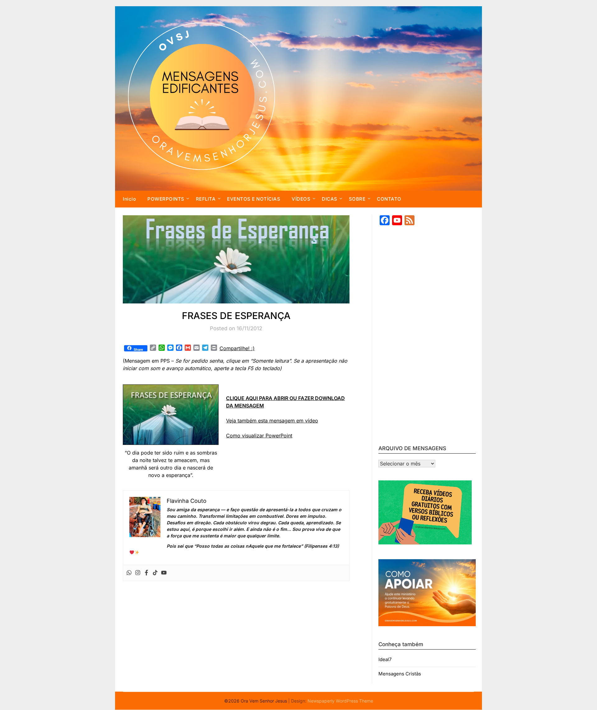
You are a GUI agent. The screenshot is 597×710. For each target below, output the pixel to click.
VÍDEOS (301, 199)
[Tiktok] (155, 573)
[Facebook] (146, 573)
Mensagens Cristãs (399, 674)
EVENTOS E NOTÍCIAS (253, 199)
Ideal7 (384, 659)
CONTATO (389, 199)
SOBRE (357, 199)
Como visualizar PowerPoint (259, 435)
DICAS (329, 199)
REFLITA (206, 199)
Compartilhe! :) (237, 348)
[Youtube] (164, 573)
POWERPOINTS (165, 199)
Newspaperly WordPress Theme (340, 700)
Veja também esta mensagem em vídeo (272, 420)
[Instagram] (138, 573)
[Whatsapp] (129, 573)
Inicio (129, 199)
